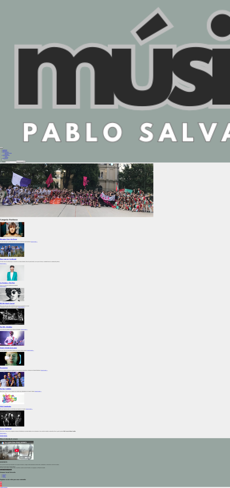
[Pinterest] (115, 484)
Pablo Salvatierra (4, 487)
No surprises (4, 368)
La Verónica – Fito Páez (7, 283)
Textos (6, 156)
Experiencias (4, 149)
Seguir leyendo (34, 241)
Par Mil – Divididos (6, 327)
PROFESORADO (6, 155)
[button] (3, 159)
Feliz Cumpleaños (5, 406)
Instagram (4, 474)
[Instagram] (115, 482)
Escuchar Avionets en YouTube (6, 469)
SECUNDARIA (5, 152)
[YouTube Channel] (115, 486)
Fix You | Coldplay (5, 389)
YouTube (4, 476)
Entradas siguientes (3, 436)
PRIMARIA (4, 150)
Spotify (3, 475)
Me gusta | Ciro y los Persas (8, 239)
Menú (1, 147)
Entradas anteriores (3, 435)
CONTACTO (5, 158)
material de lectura (8, 153)
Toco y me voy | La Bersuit (8, 259)
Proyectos (7, 154)
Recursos (6, 157)
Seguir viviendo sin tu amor (8, 348)
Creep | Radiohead (5, 428)
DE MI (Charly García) (7, 303)
